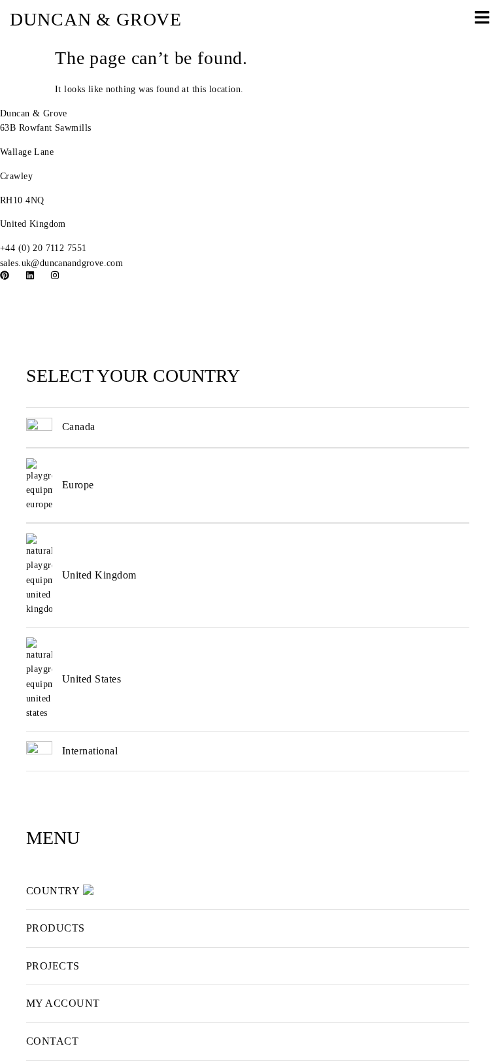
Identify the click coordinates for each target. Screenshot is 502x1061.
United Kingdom (99, 575)
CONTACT (52, 1041)
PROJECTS (53, 965)
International (90, 750)
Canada (78, 426)
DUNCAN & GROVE (96, 19)
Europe (78, 484)
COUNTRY (53, 890)
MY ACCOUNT (63, 1003)
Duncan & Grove (33, 113)
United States (91, 678)
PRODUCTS (55, 928)
